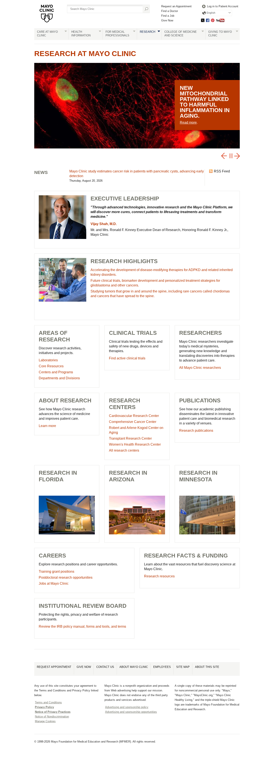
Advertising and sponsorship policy (126, 707)
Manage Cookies (45, 721)
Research (147, 31)
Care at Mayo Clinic (47, 33)
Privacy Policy (44, 707)
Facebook (207, 20)
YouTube (220, 20)
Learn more (47, 426)
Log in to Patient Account (222, 6)
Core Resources (51, 366)
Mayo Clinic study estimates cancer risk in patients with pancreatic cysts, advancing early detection (136, 173)
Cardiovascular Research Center (134, 416)
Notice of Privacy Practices (52, 711)
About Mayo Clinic (133, 667)
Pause (229, 156)
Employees (162, 667)
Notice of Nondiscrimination (52, 716)
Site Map (183, 667)
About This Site (207, 667)
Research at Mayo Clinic (85, 53)
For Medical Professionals (117, 33)
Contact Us (105, 667)
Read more (188, 122)
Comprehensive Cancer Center (132, 422)
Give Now (167, 20)
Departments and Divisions (59, 378)
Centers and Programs (56, 372)
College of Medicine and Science (180, 33)
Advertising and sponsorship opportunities (131, 711)
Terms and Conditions (48, 702)
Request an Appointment (176, 6)
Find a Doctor (169, 11)
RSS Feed (222, 171)
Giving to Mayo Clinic (220, 33)
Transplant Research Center (130, 438)
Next (237, 156)
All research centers (124, 450)
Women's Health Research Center (135, 444)
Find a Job (167, 15)
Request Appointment (54, 667)
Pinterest (212, 20)
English (211, 12)
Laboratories (48, 360)
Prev (224, 156)
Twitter (202, 20)
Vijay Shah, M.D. (104, 224)
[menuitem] (219, 6)
